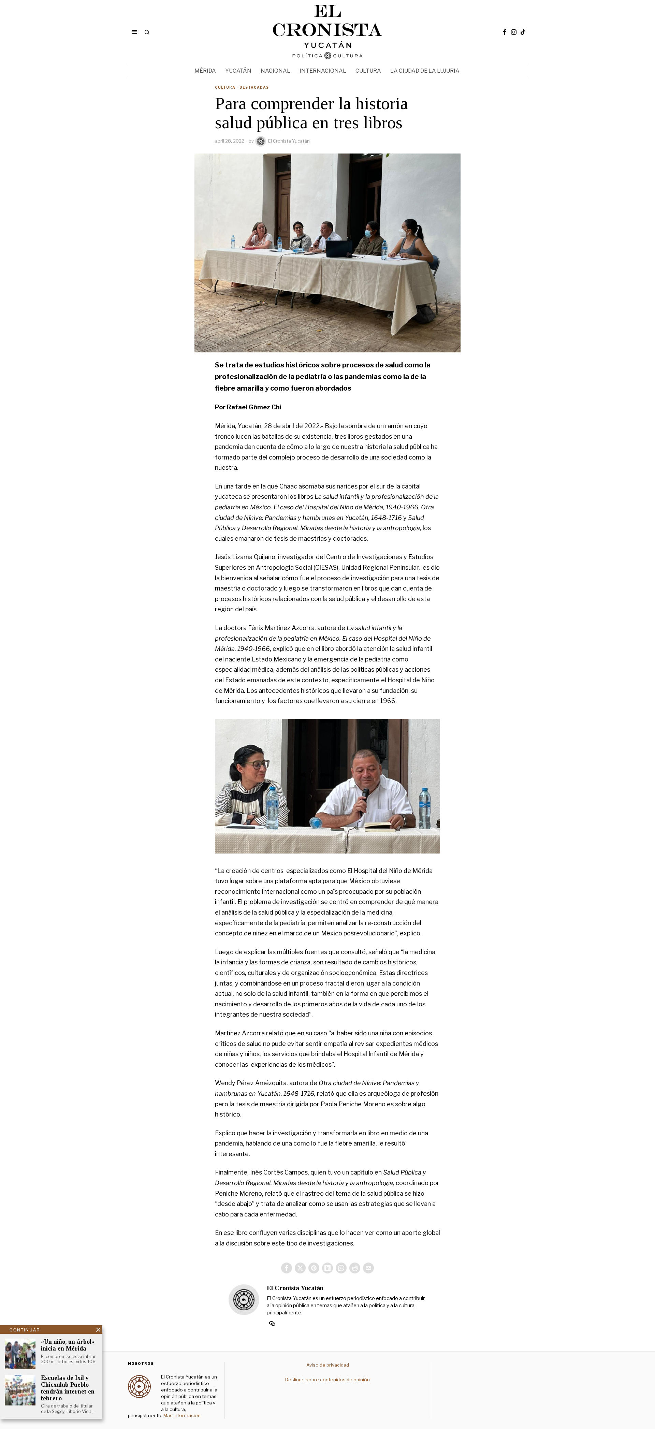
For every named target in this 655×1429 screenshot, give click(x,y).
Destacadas (254, 87)
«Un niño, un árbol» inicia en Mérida (67, 1345)
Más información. (182, 1415)
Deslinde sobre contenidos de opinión (327, 1379)
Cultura (225, 87)
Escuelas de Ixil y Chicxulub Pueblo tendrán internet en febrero (67, 1388)
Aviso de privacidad (327, 1365)
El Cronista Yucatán (289, 141)
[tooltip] (504, 32)
